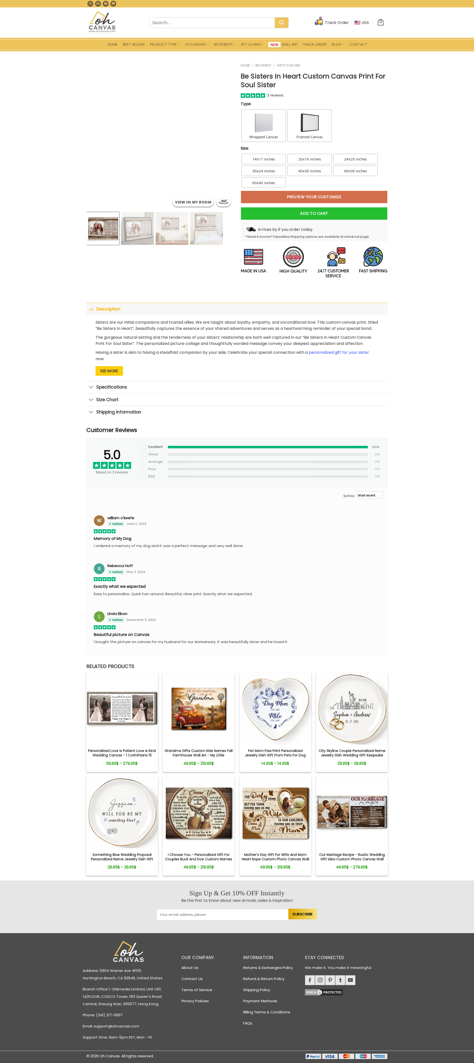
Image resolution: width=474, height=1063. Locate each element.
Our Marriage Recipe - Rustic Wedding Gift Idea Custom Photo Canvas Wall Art (352, 859)
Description (108, 309)
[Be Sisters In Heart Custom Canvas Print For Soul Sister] (122, 709)
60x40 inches (263, 182)
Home (113, 44)
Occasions (195, 44)
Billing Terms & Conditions (266, 1012)
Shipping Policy (256, 989)
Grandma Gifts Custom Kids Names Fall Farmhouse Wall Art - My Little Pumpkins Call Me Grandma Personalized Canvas (199, 757)
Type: (246, 104)
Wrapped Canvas (263, 136)
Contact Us (192, 978)
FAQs (247, 1023)
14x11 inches (263, 159)
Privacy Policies (195, 1001)
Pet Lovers (251, 44)
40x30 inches (309, 170)
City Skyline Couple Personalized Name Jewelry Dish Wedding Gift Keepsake (352, 752)
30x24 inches (263, 170)
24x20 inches (355, 159)
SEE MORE (109, 371)
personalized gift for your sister (339, 352)
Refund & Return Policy (263, 978)
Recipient (263, 65)
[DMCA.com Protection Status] (348, 991)
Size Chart (107, 400)
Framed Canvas (309, 136)
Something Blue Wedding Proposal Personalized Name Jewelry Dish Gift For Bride (122, 859)
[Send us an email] (98, 4)
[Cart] (380, 22)
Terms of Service (196, 989)
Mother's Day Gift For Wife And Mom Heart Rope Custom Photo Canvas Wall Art (275, 859)
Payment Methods (260, 1001)
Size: (245, 148)
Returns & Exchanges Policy (268, 967)
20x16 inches (309, 159)
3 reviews (275, 95)
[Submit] (281, 23)
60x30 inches (355, 170)
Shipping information (118, 412)
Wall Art (290, 44)
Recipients (223, 44)
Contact (358, 44)
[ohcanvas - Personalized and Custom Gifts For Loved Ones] (102, 22)
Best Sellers (134, 44)
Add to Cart (314, 213)
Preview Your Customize (314, 197)
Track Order (315, 44)
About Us (189, 967)
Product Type (163, 44)
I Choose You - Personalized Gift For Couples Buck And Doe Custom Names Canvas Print (198, 859)
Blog (336, 44)
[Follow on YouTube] (113, 4)
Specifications (111, 387)
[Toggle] (91, 309)
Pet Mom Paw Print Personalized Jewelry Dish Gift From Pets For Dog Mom (275, 755)
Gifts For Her (288, 65)
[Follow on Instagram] (90, 4)
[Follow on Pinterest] (106, 4)
